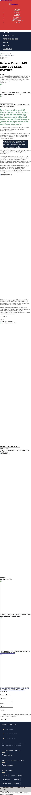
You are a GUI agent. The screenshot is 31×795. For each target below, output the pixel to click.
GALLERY (6, 45)
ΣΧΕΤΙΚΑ (6, 32)
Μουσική (20, 775)
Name (2, 703)
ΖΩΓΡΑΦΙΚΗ (17, 19)
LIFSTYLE (6, 42)
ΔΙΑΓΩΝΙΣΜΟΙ (7, 49)
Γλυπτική (16, 783)
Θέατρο (5, 775)
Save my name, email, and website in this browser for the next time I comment (15, 715)
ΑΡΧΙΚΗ (17, 9)
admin (4, 74)
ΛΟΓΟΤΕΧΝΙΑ (17, 17)
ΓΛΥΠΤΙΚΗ (17, 22)
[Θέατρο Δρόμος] (7, 765)
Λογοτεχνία (6, 779)
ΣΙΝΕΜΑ (17, 14)
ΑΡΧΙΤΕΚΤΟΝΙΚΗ (17, 20)
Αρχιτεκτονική (7, 783)
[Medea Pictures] (7, 755)
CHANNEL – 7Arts (8, 36)
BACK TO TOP (4, 791)
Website (2, 710)
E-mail (2, 706)
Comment (3, 698)
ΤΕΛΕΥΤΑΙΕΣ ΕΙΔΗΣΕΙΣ (10, 39)
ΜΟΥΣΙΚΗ (17, 16)
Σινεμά (12, 775)
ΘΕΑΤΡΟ (17, 12)
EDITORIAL (17, 11)
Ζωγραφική (16, 779)
